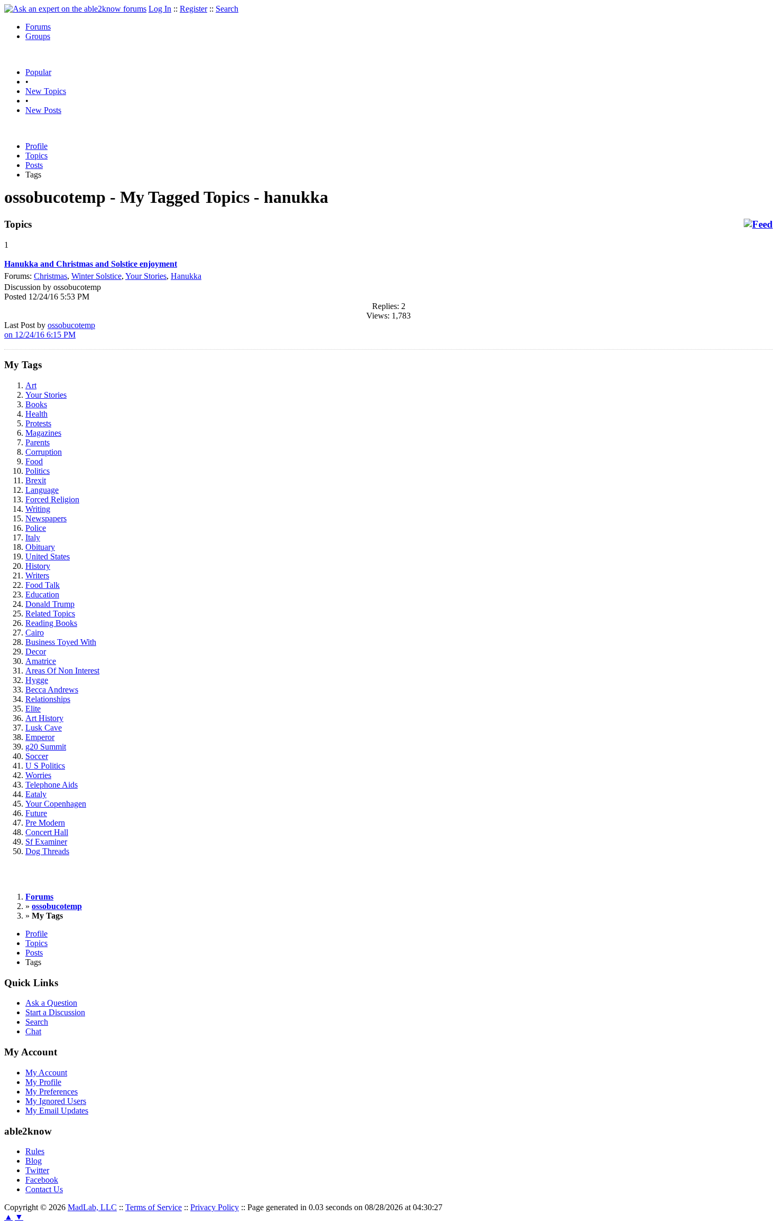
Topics (36, 155)
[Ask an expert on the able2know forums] (75, 8)
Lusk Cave (43, 727)
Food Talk (42, 585)
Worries (38, 775)
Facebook (41, 1179)
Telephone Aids (51, 784)
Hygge (36, 680)
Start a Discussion (55, 1012)
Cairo (34, 632)
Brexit (35, 480)
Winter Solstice (96, 276)
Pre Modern (45, 822)
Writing (37, 508)
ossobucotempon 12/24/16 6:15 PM (49, 330)
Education (42, 594)
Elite (33, 708)
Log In (160, 8)
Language (42, 489)
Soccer (36, 756)
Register (193, 8)
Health (36, 413)
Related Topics (50, 613)
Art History (44, 718)
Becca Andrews (51, 689)
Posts (34, 165)
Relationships (47, 699)
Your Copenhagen (55, 803)
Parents (37, 442)
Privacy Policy (214, 1207)
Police (35, 527)
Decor (35, 651)
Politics (37, 470)
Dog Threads (47, 851)
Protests (38, 423)
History (37, 565)
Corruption (43, 451)
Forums (38, 26)
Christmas (50, 276)
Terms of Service (153, 1207)
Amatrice (40, 661)
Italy (32, 537)
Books (36, 404)
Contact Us (44, 1189)
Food (34, 461)
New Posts (43, 110)
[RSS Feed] (758, 224)
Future (36, 813)
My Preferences (51, 1091)
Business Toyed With (60, 642)
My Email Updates (56, 1110)
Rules (34, 1151)
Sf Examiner (46, 841)
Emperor (39, 737)
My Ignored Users (55, 1101)
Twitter (37, 1170)
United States (47, 556)
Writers (37, 575)
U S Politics (45, 765)
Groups (37, 36)
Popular (38, 72)
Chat (33, 1031)
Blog (33, 1160)
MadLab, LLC (92, 1207)
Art (30, 385)
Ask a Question (51, 1002)
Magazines (43, 432)
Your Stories (145, 276)
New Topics (45, 91)
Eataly (36, 794)
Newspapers (46, 518)
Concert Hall (46, 832)
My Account (46, 1072)
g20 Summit (45, 746)
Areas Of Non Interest (62, 670)
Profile (36, 146)
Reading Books (51, 623)
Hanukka (186, 276)
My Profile (43, 1082)
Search (227, 8)
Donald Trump (50, 604)
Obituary (40, 546)
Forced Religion (52, 499)
